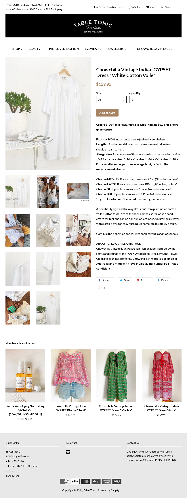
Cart (152, 7)
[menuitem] (18, 48)
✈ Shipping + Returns (17, 456)
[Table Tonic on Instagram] (68, 452)
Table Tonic (89, 490)
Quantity (134, 93)
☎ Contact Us (13, 451)
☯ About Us (12, 475)
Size (98, 93)
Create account (116, 7)
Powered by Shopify (108, 490)
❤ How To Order (14, 461)
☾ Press (9, 471)
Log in (97, 7)
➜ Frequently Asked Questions (22, 466)
